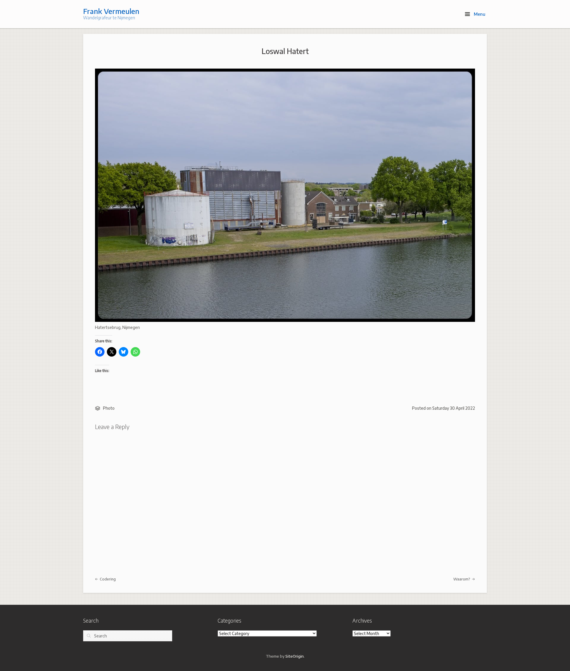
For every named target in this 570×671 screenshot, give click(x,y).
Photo (109, 408)
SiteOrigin (294, 656)
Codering (107, 579)
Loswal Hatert (285, 51)
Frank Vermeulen (111, 11)
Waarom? (462, 579)
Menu (479, 14)
